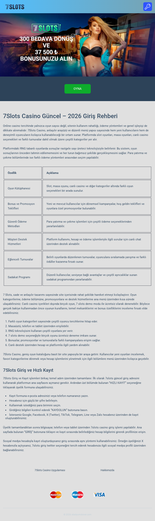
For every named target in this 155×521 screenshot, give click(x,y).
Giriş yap (148, 7)
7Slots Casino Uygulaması (50, 470)
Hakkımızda (107, 470)
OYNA (77, 89)
